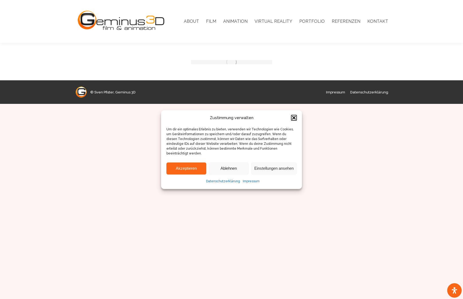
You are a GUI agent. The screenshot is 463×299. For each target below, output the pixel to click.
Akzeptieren (186, 168)
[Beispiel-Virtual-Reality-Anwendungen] (231, 62)
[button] (294, 117)
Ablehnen (229, 168)
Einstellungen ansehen (274, 168)
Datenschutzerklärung (223, 181)
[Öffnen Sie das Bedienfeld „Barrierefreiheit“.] (454, 290)
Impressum (251, 181)
